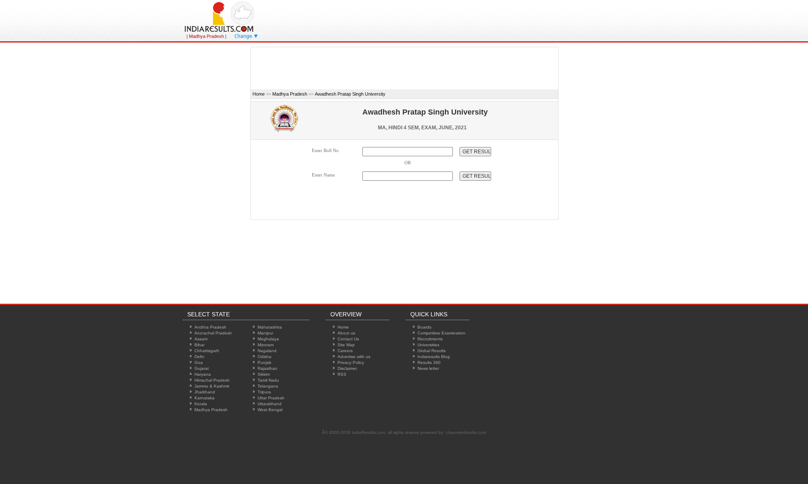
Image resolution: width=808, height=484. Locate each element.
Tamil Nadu (268, 380)
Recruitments (430, 339)
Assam (200, 339)
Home (258, 93)
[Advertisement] (483, 19)
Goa (198, 362)
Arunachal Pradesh (213, 333)
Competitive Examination (441, 333)
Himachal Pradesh (212, 380)
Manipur (265, 333)
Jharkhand (204, 392)
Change (243, 36)
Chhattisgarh (206, 350)
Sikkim (264, 374)
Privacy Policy (351, 362)
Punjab (264, 362)
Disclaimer (347, 368)
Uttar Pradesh (271, 398)
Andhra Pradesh (210, 327)
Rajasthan (267, 368)
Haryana (202, 374)
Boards (424, 327)
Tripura (264, 392)
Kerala (200, 403)
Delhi (199, 356)
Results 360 (429, 362)
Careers (345, 350)
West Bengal (270, 409)
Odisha (264, 356)
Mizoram (266, 344)
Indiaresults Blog (433, 356)
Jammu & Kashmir (211, 386)
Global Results (431, 350)
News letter (428, 368)
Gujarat (201, 368)
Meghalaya (268, 339)
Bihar (199, 344)
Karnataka (204, 398)
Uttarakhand (270, 403)
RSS (342, 374)
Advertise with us (354, 356)
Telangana (268, 386)
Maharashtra (270, 327)
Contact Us (348, 339)
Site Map (346, 344)
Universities (428, 344)
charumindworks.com (466, 432)
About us (346, 333)
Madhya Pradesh (289, 93)
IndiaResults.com (368, 432)
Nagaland (267, 350)
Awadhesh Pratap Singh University (350, 93)
